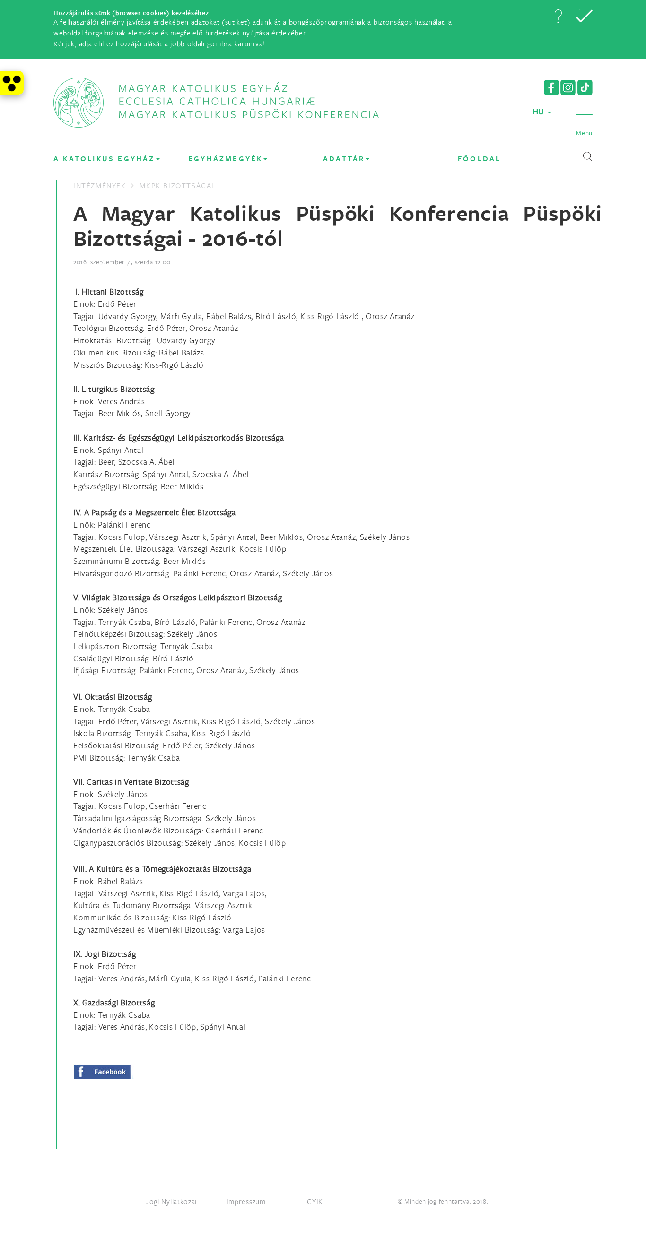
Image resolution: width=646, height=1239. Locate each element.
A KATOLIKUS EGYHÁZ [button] (104, 159)
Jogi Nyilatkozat (172, 1201)
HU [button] (540, 111)
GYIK (315, 1201)
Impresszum (246, 1201)
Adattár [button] (344, 159)
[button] (558, 16)
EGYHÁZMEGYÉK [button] (225, 159)
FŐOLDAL (479, 159)
